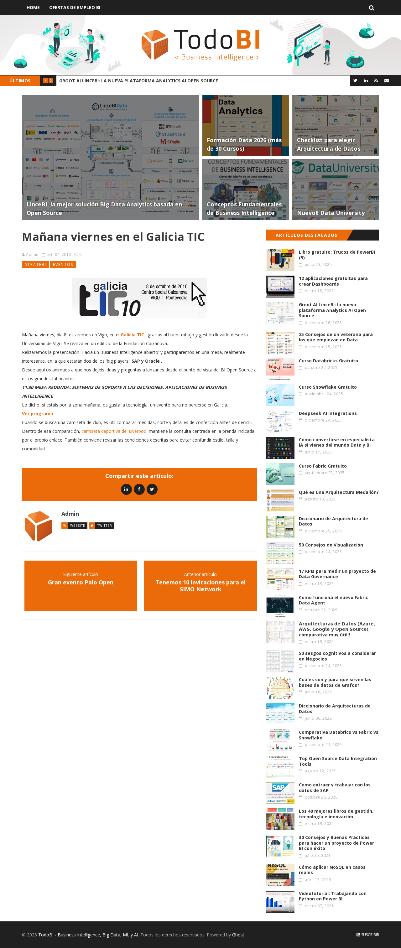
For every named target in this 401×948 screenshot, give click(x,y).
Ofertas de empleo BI (74, 7)
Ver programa (37, 414)
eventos (63, 264)
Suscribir (369, 934)
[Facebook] (139, 489)
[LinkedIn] (366, 80)
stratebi (35, 264)
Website (77, 525)
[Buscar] (371, 7)
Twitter (104, 525)
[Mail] (386, 80)
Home (33, 7)
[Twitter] (355, 80)
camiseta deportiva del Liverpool (114, 431)
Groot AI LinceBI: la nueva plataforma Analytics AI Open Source (138, 81)
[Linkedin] (126, 489)
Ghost (238, 935)
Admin (32, 254)
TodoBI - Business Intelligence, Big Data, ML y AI (88, 935)
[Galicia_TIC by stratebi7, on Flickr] (139, 298)
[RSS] (376, 80)
